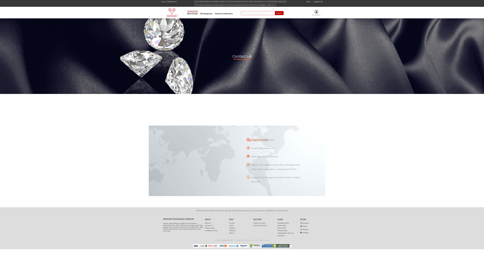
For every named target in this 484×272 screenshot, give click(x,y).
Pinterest (305, 229)
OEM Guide (281, 228)
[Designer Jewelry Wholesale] (173, 12)
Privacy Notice (210, 228)
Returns (231, 233)
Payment (232, 228)
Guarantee (281, 235)
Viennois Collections (224, 14)
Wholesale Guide (283, 223)
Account (232, 223)
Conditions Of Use (211, 230)
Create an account (259, 223)
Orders (231, 225)
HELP (309, 2)
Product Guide (282, 230)
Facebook (305, 223)
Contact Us (208, 225)
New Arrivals (192, 14)
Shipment (232, 230)
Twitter (304, 226)
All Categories (206, 14)
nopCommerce (227, 240)
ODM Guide (282, 225)
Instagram (305, 232)
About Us (208, 223)
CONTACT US (318, 2)
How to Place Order (259, 225)
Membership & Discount (286, 233)
